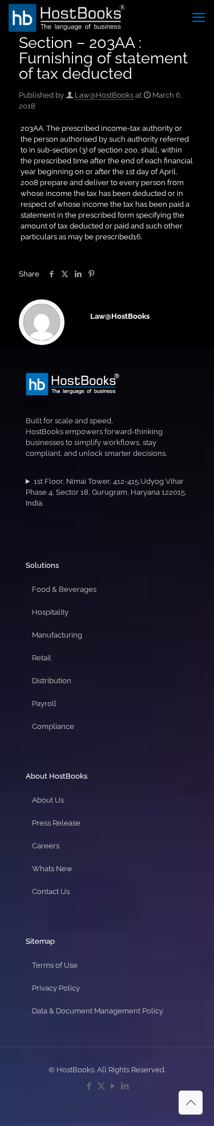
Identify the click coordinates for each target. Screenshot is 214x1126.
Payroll (44, 703)
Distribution (51, 680)
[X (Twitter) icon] (101, 1086)
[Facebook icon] (89, 1086)
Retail (41, 658)
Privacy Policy (56, 988)
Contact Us (51, 891)
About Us (48, 800)
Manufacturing (57, 635)
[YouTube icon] (113, 1086)
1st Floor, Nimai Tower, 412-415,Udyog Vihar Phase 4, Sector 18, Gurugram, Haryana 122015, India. (106, 492)
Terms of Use (55, 965)
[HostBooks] (67, 17)
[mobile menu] (198, 17)
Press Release (56, 823)
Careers (45, 846)
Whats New (52, 868)
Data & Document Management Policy (97, 1011)
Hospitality (50, 612)
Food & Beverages (64, 589)
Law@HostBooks (104, 95)
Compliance (53, 726)
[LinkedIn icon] (125, 1086)
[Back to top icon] (191, 1103)
